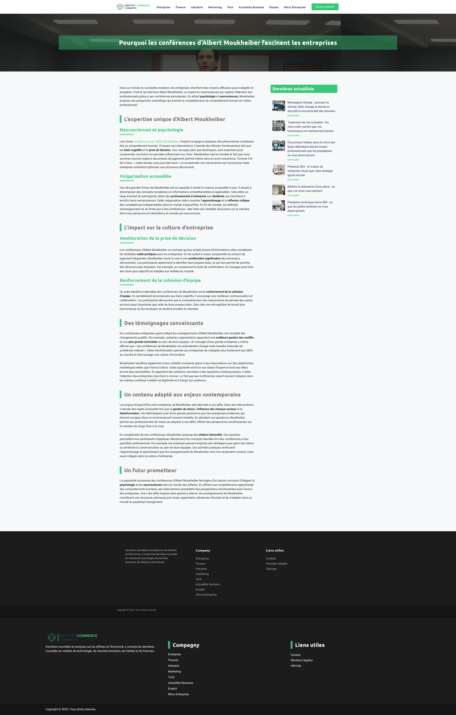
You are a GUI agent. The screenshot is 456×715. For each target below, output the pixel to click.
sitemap (296, 665)
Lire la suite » (293, 115)
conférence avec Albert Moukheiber (156, 141)
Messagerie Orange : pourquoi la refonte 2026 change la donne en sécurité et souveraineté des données (311, 106)
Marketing (215, 7)
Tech (230, 7)
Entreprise (163, 7)
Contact (295, 655)
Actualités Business (251, 7)
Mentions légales (302, 660)
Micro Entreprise (295, 7)
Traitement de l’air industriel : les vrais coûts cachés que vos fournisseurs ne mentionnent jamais (310, 126)
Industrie (197, 7)
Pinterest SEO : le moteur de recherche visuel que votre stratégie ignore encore (310, 171)
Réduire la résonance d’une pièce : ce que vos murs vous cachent (311, 188)
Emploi (274, 7)
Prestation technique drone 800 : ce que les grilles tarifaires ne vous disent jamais (310, 206)
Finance (181, 7)
